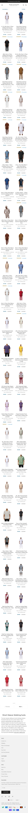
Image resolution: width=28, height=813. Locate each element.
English (17, 800)
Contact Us (3, 741)
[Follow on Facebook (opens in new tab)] (2, 796)
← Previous (7, 706)
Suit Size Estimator (5, 752)
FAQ (2, 747)
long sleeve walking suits (19, 732)
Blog (2, 769)
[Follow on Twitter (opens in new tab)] (5, 796)
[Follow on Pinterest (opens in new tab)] (12, 796)
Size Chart (3, 750)
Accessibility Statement (6, 771)
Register (3, 761)
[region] (14, 1)
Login (2, 758)
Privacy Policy (4, 774)
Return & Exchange (5, 745)
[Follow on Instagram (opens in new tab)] (9, 796)
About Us (3, 767)
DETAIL (19, 1)
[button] (5, 9)
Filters (23, 9)
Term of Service (4, 776)
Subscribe (5, 792)
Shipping (3, 743)
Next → (21, 706)
